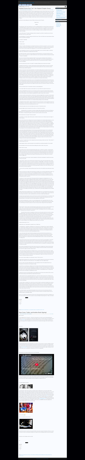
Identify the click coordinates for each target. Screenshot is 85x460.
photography (42, 454)
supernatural (38, 309)
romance (34, 309)
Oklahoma (37, 454)
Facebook (23, 319)
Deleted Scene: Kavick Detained (60, 11)
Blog (30, 4)
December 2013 (58, 24)
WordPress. (47, 458)
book (24, 309)
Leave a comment (51, 9)
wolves (43, 309)
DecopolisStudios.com (43, 398)
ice (30, 454)
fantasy (27, 309)
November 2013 (58, 25)
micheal (33, 454)
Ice (27, 4)
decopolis (25, 454)
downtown (27, 454)
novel (30, 309)
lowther (31, 454)
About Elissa (24, 4)
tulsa (51, 454)
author (23, 309)
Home (20, 4)
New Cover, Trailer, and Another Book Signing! (32, 312)
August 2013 (58, 26)
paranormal (32, 309)
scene (36, 309)
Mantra (44, 458)
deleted (26, 309)
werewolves (41, 309)
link (46, 395)
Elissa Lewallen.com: (27, 3)
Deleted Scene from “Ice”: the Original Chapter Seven (35, 8)
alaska (21, 309)
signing (47, 454)
